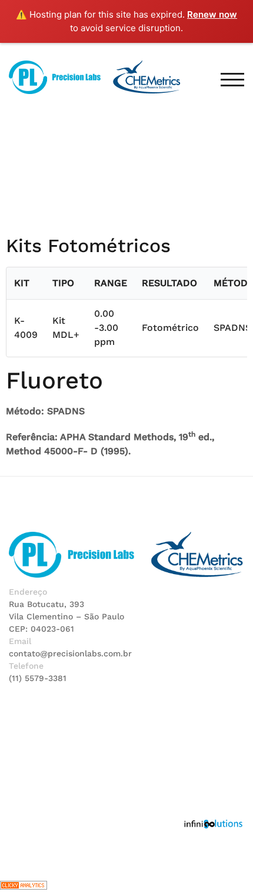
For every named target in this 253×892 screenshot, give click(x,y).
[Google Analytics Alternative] (23, 884)
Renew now (212, 14)
